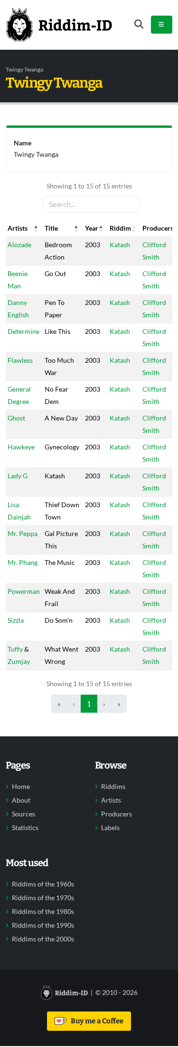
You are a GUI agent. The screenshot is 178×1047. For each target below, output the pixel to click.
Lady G (18, 476)
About (21, 800)
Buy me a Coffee (95, 1021)
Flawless (20, 360)
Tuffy (15, 649)
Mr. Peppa (22, 533)
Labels (110, 828)
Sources (23, 814)
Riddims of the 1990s (43, 925)
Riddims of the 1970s (43, 898)
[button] (36, 228)
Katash (120, 245)
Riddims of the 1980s (43, 911)
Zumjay (19, 661)
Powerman (24, 591)
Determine (23, 331)
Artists (111, 800)
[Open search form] (138, 24)
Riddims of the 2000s (43, 939)
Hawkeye (21, 447)
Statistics (25, 828)
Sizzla (16, 620)
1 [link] (89, 703)
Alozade (19, 245)
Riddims (113, 786)
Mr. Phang (22, 562)
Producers (116, 814)
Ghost (16, 418)
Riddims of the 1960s (43, 884)
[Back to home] (59, 25)
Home (21, 786)
